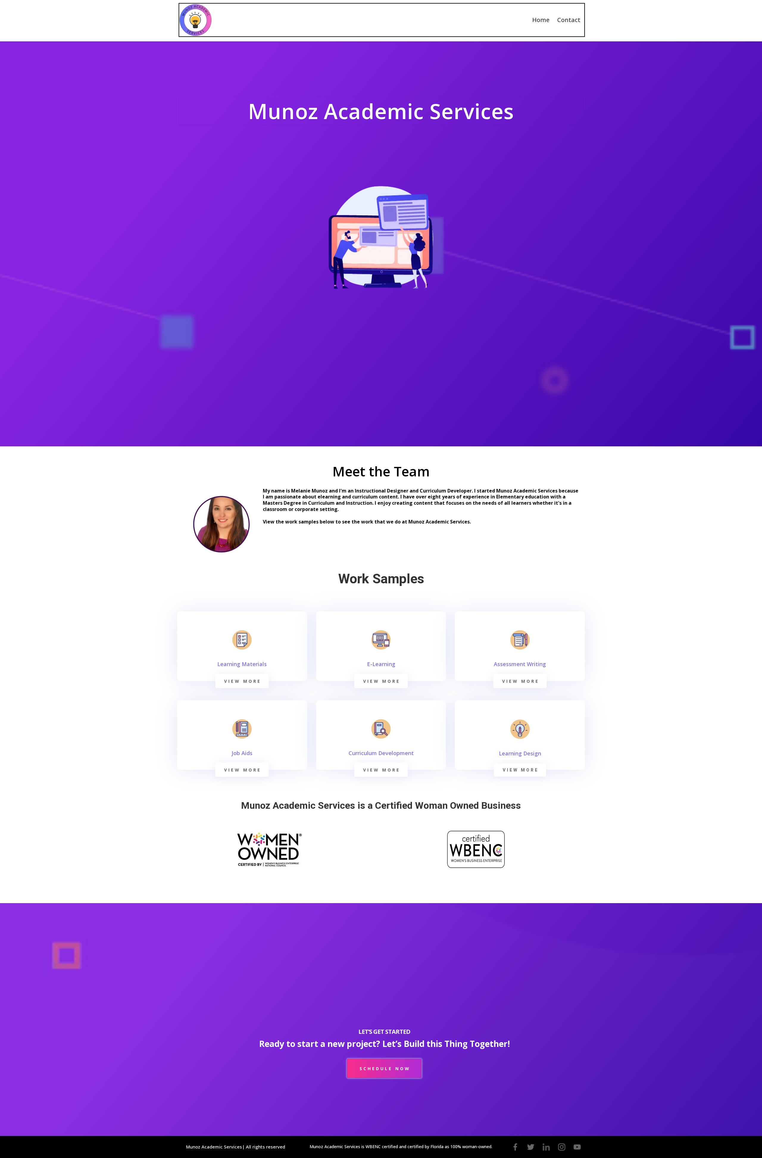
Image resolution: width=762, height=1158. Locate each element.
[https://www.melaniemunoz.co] (195, 20)
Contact (568, 20)
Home (540, 20)
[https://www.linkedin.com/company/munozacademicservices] (546, 1147)
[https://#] (515, 1147)
